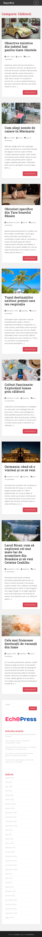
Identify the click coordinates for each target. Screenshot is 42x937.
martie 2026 (9, 799)
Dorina (19, 57)
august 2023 (9, 917)
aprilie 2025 (9, 839)
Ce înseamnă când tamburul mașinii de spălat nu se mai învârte (19, 761)
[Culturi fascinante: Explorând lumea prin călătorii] (21, 370)
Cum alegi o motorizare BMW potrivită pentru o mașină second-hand (19, 754)
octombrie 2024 (11, 865)
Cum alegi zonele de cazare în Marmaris (20, 129)
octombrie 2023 (11, 909)
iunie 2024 (9, 878)
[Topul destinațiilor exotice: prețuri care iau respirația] (21, 281)
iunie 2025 (9, 830)
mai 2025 (8, 834)
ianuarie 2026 (10, 808)
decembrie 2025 (11, 813)
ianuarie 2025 (10, 852)
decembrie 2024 (11, 856)
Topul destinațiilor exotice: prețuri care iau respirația (20, 300)
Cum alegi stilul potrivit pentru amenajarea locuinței (20, 735)
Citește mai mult (30, 92)
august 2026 (9, 778)
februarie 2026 (10, 804)
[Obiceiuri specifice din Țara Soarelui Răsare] (21, 194)
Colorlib (16, 935)
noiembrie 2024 (10, 861)
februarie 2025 (10, 847)
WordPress (30, 935)
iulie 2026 (8, 782)
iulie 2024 (8, 874)
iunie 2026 (9, 786)
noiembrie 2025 (10, 817)
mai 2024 (8, 882)
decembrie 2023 (11, 900)
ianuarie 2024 (10, 896)
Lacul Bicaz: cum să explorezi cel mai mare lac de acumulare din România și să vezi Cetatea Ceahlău (19, 554)
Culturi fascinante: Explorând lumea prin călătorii (19, 388)
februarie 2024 (10, 891)
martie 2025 (9, 843)
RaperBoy (8, 2)
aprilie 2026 (9, 795)
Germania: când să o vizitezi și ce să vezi (20, 468)
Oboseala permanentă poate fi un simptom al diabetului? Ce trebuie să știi (21, 748)
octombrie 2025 (11, 821)
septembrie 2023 (11, 913)
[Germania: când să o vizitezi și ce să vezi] (21, 452)
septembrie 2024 (11, 869)
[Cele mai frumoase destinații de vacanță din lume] (21, 625)
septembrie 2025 (11, 826)
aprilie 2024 (9, 887)
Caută (7, 704)
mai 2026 (8, 791)
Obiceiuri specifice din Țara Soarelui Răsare (19, 212)
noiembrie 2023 (10, 904)
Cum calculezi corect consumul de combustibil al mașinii (17, 742)
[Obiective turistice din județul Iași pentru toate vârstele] (21, 28)
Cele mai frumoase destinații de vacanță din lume (21, 643)
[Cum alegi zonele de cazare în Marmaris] (21, 113)
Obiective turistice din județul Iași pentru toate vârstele (21, 46)
